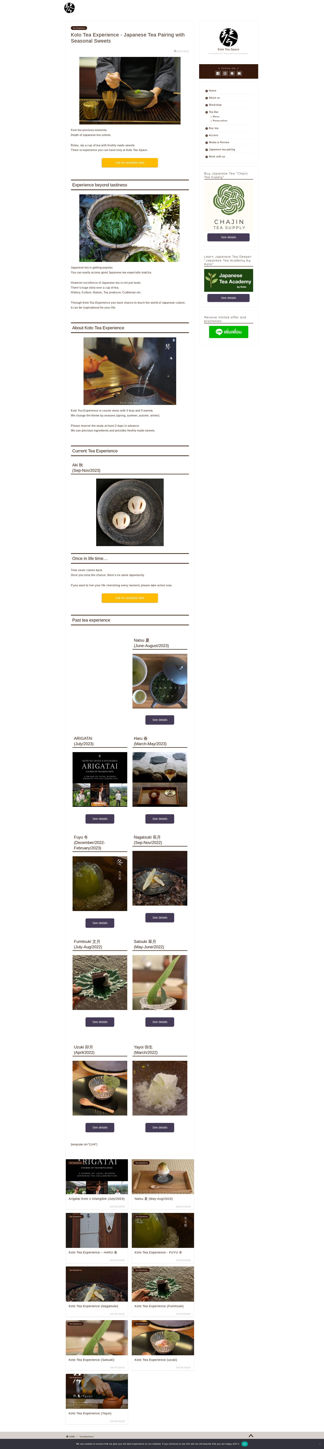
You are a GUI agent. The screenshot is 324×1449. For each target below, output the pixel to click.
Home (212, 90)
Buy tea (214, 128)
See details (159, 720)
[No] (319, 1444)
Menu (216, 116)
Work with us (217, 156)
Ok (244, 1443)
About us (214, 97)
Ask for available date (129, 162)
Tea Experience (79, 28)
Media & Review (219, 142)
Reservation (220, 120)
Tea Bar (214, 111)
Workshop (215, 104)
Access (213, 135)
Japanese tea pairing (222, 149)
